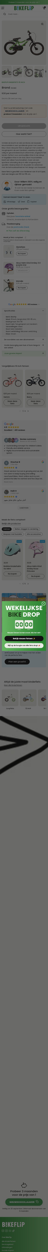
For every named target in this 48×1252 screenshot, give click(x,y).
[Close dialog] (43, 603)
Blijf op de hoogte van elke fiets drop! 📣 (24, 645)
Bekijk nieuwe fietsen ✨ (24, 638)
